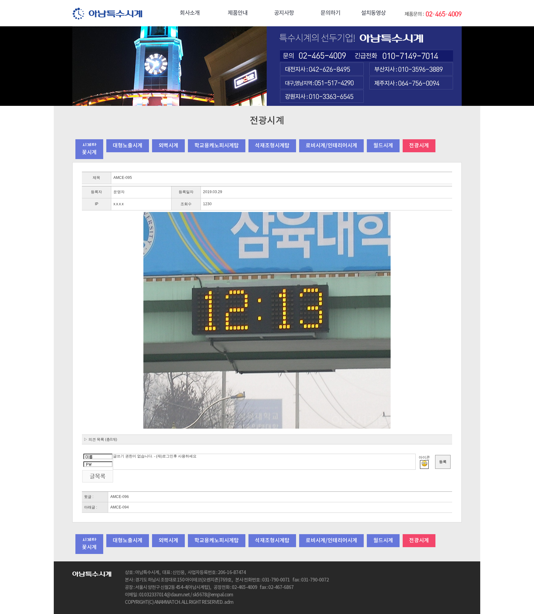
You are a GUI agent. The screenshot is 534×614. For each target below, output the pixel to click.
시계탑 (89, 146)
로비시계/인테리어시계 (331, 146)
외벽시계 (168, 146)
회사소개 (190, 13)
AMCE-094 (119, 507)
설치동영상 (373, 13)
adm (228, 602)
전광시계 (419, 146)
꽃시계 (89, 152)
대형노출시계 (127, 146)
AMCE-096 (119, 497)
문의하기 (330, 13)
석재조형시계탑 (272, 146)
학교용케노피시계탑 (216, 146)
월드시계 (383, 146)
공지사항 (284, 13)
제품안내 (238, 13)
